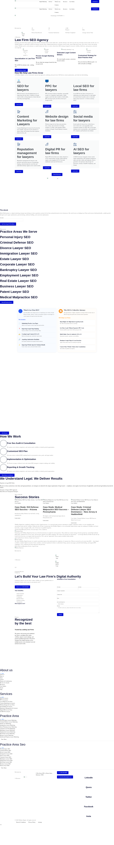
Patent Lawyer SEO (14, 291)
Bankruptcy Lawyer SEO (18, 270)
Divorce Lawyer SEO (15, 248)
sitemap (40, 822)
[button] (7, 483)
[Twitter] (88, 792)
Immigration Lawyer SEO (18, 253)
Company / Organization (61, 590)
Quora (89, 787)
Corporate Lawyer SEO (17, 264)
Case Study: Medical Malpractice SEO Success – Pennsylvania (56, 509)
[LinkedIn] (88, 772)
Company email (59, 594)
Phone (58, 598)
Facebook (88, 806)
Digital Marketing (43, 1)
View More (4, 739)
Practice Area (57, 1)
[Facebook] (88, 801)
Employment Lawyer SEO (19, 275)
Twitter (89, 797)
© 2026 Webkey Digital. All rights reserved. (25, 820)
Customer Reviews (19, 571)
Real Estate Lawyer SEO (18, 281)
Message (58, 605)
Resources (65, 1)
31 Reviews (17, 560)
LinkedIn (89, 778)
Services (50, 1)
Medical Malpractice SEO (18, 297)
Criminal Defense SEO (16, 242)
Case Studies (72, 1)
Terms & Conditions (21, 822)
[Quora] (88, 782)
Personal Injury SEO (15, 237)
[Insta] (88, 811)
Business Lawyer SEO (16, 286)
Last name (79, 586)
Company (57, 5)
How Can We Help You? (61, 602)
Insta (88, 816)
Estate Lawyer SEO (14, 259)
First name (58, 586)
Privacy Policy (31, 822)
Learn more (17, 518)
